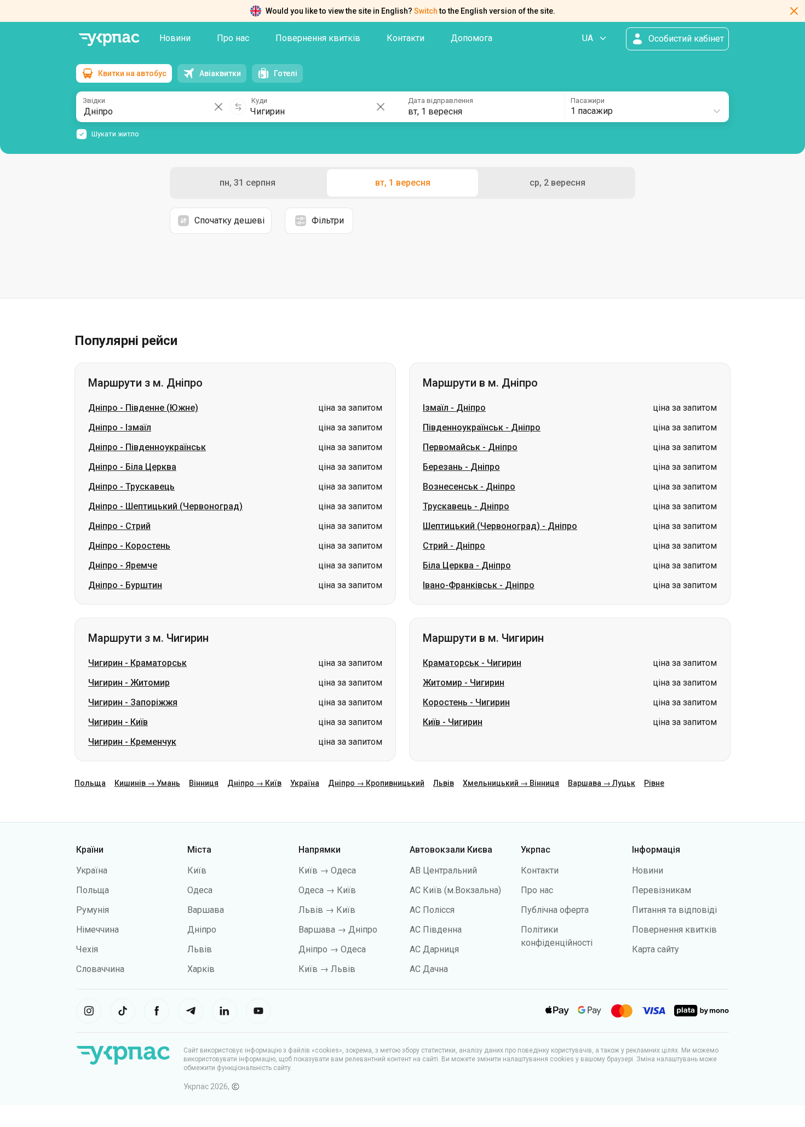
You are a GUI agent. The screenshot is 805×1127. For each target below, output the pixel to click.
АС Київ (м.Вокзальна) (455, 890)
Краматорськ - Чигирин (472, 663)
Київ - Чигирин (452, 722)
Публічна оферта (555, 910)
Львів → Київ (326, 910)
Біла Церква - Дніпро (467, 565)
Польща (90, 783)
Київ (196, 870)
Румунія (92, 910)
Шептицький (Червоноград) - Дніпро (500, 526)
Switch (426, 11)
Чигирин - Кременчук (132, 742)
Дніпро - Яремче (122, 565)
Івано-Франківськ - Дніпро (478, 585)
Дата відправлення (440, 100)
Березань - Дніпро (461, 467)
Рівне (654, 783)
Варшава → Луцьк (601, 783)
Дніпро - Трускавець (131, 486)
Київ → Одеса (327, 870)
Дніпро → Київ (254, 783)
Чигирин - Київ (118, 722)
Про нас (233, 38)
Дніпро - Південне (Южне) (143, 408)
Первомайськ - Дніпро (470, 447)
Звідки (94, 100)
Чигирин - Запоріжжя (132, 702)
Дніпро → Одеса (332, 949)
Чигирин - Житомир (129, 682)
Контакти (405, 38)
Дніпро (201, 929)
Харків (201, 969)
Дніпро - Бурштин (125, 585)
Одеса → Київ (327, 890)
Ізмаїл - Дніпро (454, 408)
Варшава (205, 910)
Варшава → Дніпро (337, 929)
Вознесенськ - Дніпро (469, 486)
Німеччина (97, 929)
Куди (259, 100)
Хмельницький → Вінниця (511, 783)
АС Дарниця (434, 949)
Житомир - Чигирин (463, 682)
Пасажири (588, 100)
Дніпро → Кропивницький (376, 783)
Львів (443, 783)
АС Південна (436, 929)
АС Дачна (429, 969)
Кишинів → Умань (147, 783)
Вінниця (204, 783)
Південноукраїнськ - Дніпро (481, 427)
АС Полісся (432, 910)
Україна (304, 783)
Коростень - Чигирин (466, 702)
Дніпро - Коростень (129, 545)
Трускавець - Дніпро (466, 506)
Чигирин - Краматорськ (137, 663)
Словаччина (100, 969)
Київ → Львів (326, 969)
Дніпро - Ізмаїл (119, 427)
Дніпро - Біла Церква (132, 467)
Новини (175, 38)
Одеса (199, 890)
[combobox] (646, 107)
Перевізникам (661, 890)
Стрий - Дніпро (454, 545)
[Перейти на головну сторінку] (109, 39)
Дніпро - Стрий (119, 526)
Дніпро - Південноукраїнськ (147, 447)
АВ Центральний (443, 870)
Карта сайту (655, 949)
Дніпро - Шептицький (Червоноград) (165, 506)
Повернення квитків (317, 38)
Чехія (87, 949)
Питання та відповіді (674, 910)
